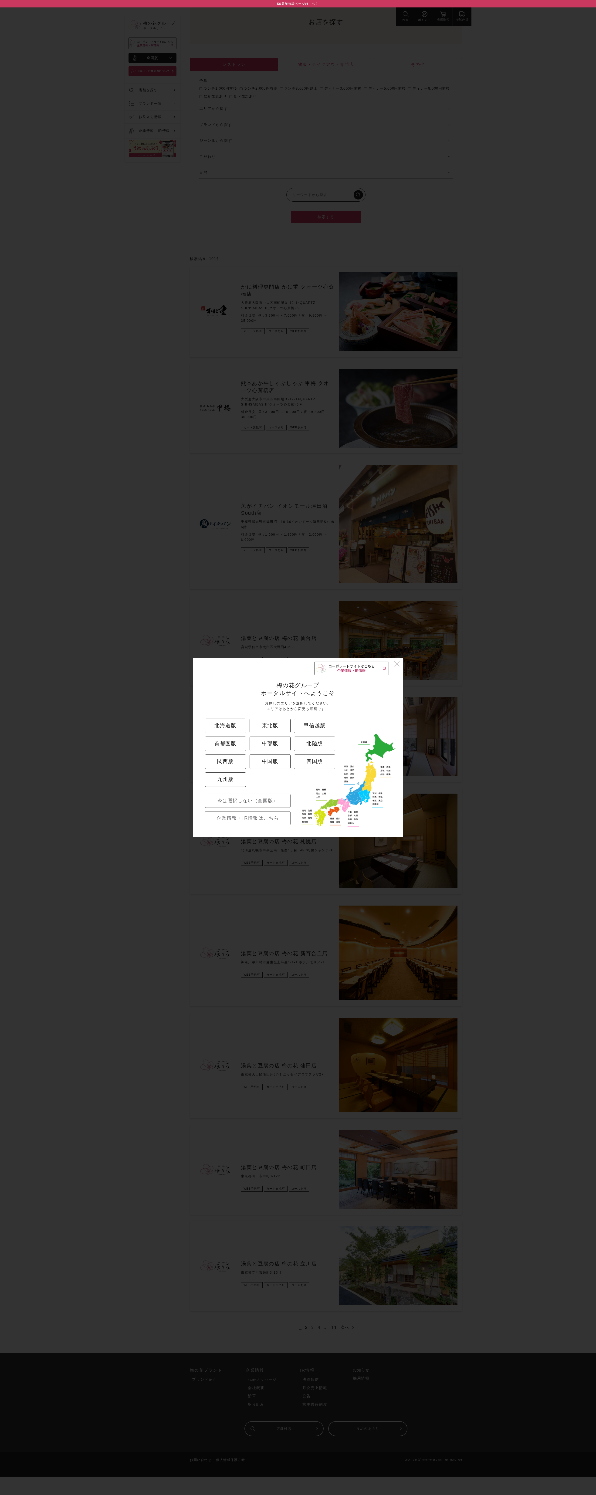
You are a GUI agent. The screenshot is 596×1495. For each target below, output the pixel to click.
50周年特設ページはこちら (298, 4)
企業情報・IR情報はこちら (248, 818)
